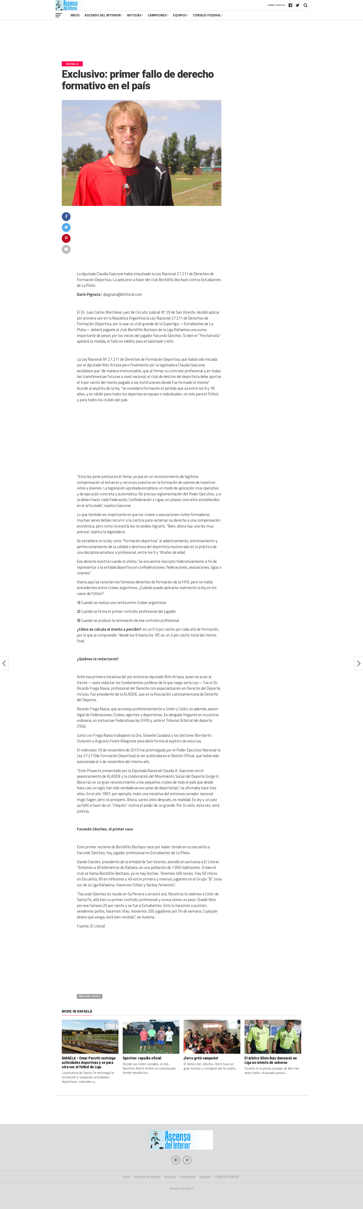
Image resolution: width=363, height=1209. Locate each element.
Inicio (75, 15)
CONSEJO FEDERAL (207, 15)
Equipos (180, 15)
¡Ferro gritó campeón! (201, 1058)
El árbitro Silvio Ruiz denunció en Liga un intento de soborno (271, 1060)
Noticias (134, 15)
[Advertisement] (181, 42)
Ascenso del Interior (103, 15)
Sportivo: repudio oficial (142, 1058)
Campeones (157, 15)
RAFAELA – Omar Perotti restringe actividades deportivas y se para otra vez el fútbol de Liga (89, 1062)
